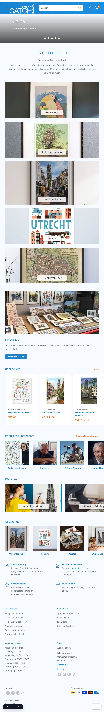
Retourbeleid (62, 622)
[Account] (90, 7)
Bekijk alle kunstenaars (87, 436)
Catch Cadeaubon (65, 626)
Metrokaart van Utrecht (19, 412)
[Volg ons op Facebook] (59, 674)
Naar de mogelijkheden (24, 28)
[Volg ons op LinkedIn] (69, 674)
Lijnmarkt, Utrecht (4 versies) (84, 414)
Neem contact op (16, 356)
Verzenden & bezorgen (16, 622)
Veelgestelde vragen (15, 613)
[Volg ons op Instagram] (64, 674)
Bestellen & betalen (14, 617)
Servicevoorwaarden (15, 630)
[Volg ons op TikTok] (74, 674)
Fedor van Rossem (16, 409)
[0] (96, 7)
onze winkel (75, 568)
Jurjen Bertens (82, 409)
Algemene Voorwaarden (67, 613)
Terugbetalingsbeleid (15, 634)
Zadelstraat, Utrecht (51, 412)
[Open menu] (6, 8)
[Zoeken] (79, 8)
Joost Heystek (48, 409)
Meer (96, 369)
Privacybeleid (62, 617)
